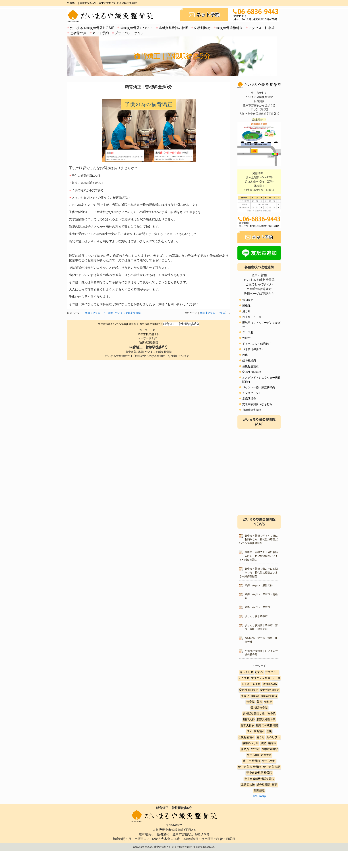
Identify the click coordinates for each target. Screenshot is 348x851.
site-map (259, 796)
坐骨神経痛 (249, 360)
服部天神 (249, 719)
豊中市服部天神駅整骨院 (259, 778)
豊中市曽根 (269, 761)
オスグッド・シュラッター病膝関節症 (261, 379)
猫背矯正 (259, 731)
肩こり (246, 311)
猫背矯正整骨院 (148, 342)
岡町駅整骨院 (269, 695)
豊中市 (255, 749)
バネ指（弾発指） (253, 349)
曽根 (259, 701)
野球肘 (246, 338)
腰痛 (245, 355)
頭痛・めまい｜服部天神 (259, 585)
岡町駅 (255, 695)
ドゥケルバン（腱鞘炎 (256, 343)
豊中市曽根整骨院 (249, 767)
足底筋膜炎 (249, 398)
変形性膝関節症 (251, 372)
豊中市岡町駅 (270, 749)
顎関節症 (247, 300)
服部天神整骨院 (266, 719)
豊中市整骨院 (251, 761)
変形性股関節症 (248, 690)
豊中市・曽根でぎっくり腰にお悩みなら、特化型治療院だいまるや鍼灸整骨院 (258, 539)
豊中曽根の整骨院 (149, 334)
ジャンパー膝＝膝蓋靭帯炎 (258, 387)
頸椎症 (246, 305)
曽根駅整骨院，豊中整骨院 (259, 713)
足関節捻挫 (248, 784)
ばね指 (259, 672)
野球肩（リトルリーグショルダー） (261, 324)
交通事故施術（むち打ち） (258, 404)
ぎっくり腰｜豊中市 (256, 616)
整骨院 (250, 701)
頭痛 (274, 784)
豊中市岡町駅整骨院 (259, 755)
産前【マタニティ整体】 (214, 313)
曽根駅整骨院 (259, 707)
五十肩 (276, 678)
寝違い (245, 695)
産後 (269, 731)
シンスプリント (251, 393)
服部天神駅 (247, 725)
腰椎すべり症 (250, 743)
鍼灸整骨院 (263, 784)
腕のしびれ (273, 737)
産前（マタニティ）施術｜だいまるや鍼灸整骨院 (113, 313)
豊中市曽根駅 (271, 767)
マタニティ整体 (260, 678)
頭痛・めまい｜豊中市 (257, 607)
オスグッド (272, 672)
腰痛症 (272, 743)
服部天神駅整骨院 (267, 725)
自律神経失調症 (251, 410)
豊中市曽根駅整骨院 (259, 772)
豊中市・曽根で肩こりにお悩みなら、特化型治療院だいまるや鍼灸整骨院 (258, 572)
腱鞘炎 (245, 749)
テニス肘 (247, 332)
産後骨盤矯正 (250, 366)
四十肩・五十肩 (251, 317)
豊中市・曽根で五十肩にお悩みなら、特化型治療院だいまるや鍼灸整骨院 (258, 556)
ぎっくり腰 (246, 672)
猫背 (249, 731)
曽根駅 (268, 701)
